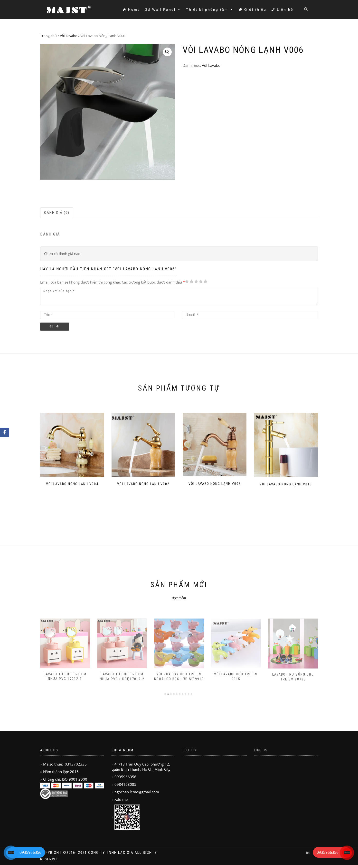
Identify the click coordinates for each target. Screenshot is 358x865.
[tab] (57, 212)
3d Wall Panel (160, 9)
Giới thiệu (255, 9)
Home (134, 9)
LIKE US (261, 750)
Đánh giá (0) (56, 212)
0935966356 (328, 852)
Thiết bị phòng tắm (207, 9)
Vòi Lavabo (68, 35)
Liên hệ (285, 9)
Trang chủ (48, 35)
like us (189, 750)
